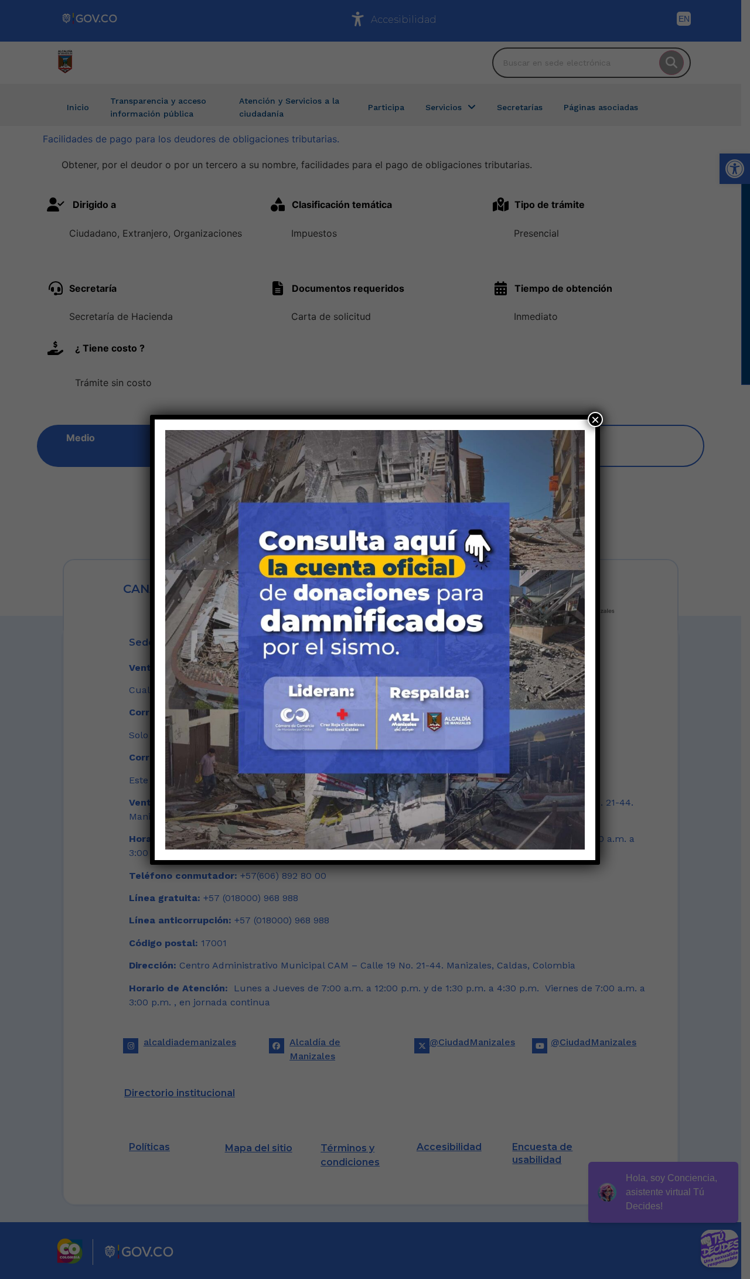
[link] (375, 640)
